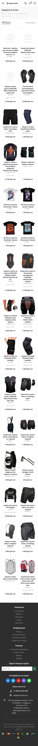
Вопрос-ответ (19, 652)
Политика (19, 623)
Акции (19, 620)
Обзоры (19, 658)
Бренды (19, 655)
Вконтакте (8, 680)
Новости (19, 614)
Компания (19, 607)
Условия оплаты (19, 635)
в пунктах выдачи (24, 713)
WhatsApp (29, 680)
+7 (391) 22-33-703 (21, 691)
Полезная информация (19, 649)
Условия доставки (19, 637)
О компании (19, 611)
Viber (24, 680)
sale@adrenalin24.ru (20, 695)
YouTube (18, 680)
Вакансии (19, 617)
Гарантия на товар (19, 640)
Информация (19, 628)
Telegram (13, 680)
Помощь (19, 632)
